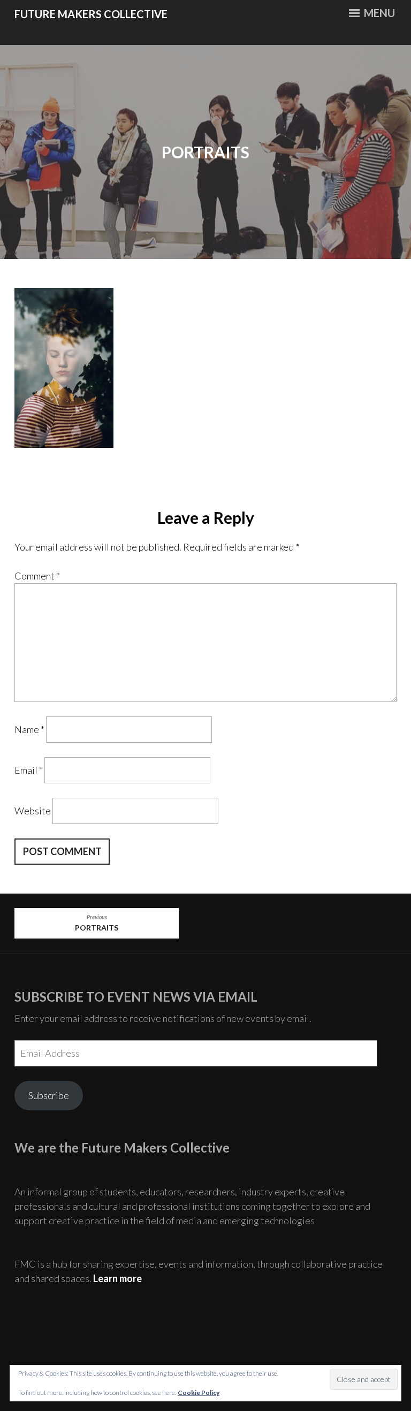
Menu (378, 12)
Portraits (96, 923)
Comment (37, 576)
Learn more (117, 1278)
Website (32, 811)
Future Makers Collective (91, 13)
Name (29, 729)
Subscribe (48, 1095)
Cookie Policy (198, 1393)
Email (28, 770)
